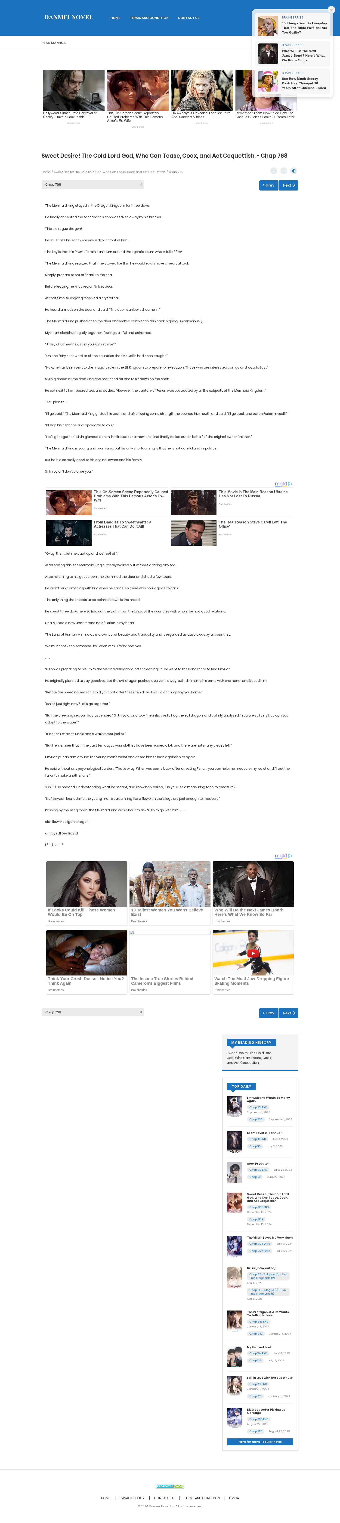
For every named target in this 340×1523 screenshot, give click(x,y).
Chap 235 (255, 1431)
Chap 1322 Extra (259, 1251)
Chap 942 (256, 1333)
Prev (270, 185)
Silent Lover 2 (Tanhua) (264, 1133)
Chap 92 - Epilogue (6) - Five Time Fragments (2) (268, 1276)
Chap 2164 (256, 1219)
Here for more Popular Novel (260, 1442)
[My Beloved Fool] (234, 1356)
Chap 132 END (258, 1170)
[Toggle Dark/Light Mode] (293, 170)
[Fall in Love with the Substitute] (234, 1386)
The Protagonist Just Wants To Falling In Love (268, 1313)
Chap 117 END (257, 1139)
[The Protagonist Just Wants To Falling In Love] (234, 1321)
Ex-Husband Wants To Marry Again (268, 1099)
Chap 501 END (258, 1107)
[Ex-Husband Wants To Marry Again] (234, 1106)
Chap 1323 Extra (259, 1244)
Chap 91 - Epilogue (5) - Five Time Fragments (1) (267, 1292)
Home (46, 172)
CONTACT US (189, 17)
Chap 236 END (258, 1419)
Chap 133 (255, 1360)
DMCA (234, 1498)
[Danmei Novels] (68, 17)
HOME (116, 17)
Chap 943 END (258, 1321)
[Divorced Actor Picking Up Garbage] (234, 1418)
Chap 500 (256, 1119)
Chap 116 (255, 1146)
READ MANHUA (54, 42)
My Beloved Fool (259, 1347)
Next (287, 185)
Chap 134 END (258, 1353)
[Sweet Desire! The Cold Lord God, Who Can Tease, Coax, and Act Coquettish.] (234, 1203)
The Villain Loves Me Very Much (270, 1238)
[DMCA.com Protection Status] (170, 1486)
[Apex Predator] (234, 1172)
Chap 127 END (258, 1384)
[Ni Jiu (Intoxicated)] (234, 1277)
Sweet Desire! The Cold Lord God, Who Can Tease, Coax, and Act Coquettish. (110, 172)
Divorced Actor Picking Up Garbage (266, 1411)
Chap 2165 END (259, 1207)
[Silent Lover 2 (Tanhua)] (234, 1141)
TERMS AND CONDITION (149, 17)
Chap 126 (255, 1396)
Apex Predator (258, 1164)
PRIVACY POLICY (132, 1498)
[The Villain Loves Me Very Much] (234, 1246)
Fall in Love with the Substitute (270, 1378)
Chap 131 (254, 1177)
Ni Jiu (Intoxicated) (261, 1268)
